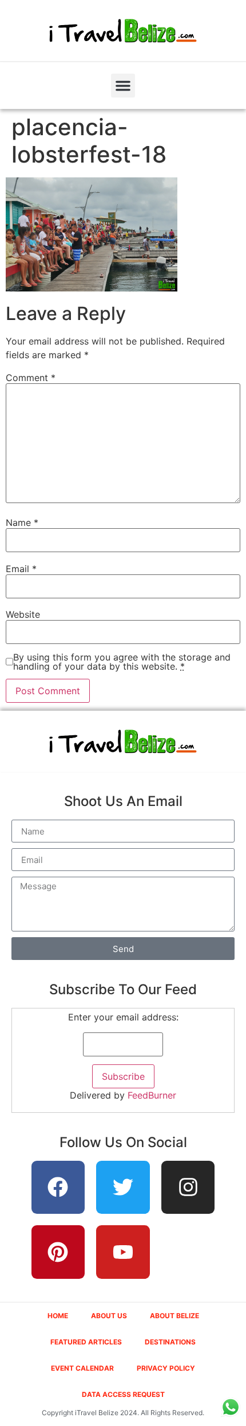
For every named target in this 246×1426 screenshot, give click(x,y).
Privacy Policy (166, 1368)
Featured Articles (86, 1342)
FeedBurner (152, 1095)
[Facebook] (58, 1187)
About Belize (174, 1315)
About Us (109, 1315)
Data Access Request (123, 1394)
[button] (123, 86)
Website (23, 614)
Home (57, 1315)
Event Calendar (82, 1368)
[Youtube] (123, 1252)
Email (21, 568)
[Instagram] (188, 1187)
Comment (30, 377)
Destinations (170, 1342)
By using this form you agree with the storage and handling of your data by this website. (122, 662)
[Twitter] (123, 1187)
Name (22, 522)
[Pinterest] (58, 1252)
